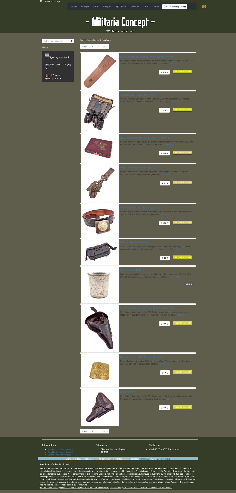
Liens (145, 6)
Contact (155, 6)
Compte (106, 6)
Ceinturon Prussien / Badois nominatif (140, 207)
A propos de (121, 6)
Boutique (85, 6)
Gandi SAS (144, 458)
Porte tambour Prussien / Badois (138, 167)
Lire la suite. (175, 63)
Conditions (134, 6)
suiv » (105, 46)
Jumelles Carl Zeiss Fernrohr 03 (137, 94)
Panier (96, 6)
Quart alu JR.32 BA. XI (132, 270)
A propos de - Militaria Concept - (62, 449)
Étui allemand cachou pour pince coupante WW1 (146, 56)
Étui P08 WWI (127, 392)
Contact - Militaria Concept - (60, 454)
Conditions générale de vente (60, 452)
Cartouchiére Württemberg (134, 242)
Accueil (74, 6)
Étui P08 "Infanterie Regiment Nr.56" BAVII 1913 (146, 308)
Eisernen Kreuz (163, 458)
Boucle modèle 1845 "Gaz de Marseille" (141, 357)
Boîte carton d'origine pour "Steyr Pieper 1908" (145, 137)
